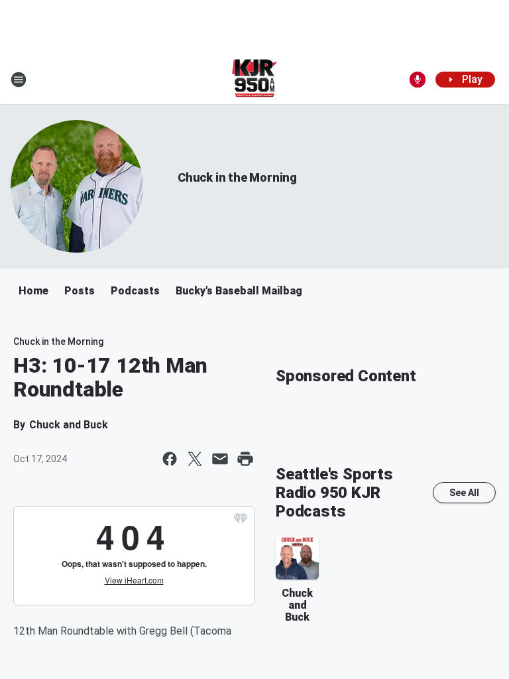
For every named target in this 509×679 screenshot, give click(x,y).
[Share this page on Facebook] (169, 459)
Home (33, 290)
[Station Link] (254, 79)
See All (464, 492)
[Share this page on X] (195, 459)
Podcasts (135, 290)
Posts (79, 290)
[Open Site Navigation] (19, 80)
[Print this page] (245, 459)
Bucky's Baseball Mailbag (239, 290)
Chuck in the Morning (237, 177)
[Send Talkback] (417, 80)
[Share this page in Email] (220, 459)
